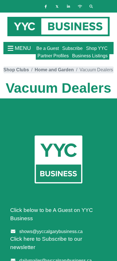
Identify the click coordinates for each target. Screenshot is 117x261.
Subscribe (72, 48)
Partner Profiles (53, 55)
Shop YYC (97, 48)
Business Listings (90, 55)
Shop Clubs (16, 69)
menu (22, 48)
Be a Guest (47, 48)
